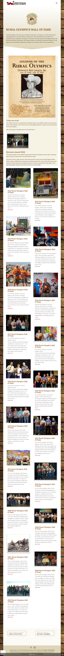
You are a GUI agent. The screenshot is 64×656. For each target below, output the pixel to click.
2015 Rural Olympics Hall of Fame (17, 382)
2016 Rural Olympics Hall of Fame (45, 346)
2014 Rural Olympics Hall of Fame (45, 391)
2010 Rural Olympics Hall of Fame (45, 485)
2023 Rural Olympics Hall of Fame (18, 192)
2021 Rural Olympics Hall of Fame (17, 239)
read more (10, 209)
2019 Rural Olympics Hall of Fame (17, 290)
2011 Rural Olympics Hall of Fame (17, 470)
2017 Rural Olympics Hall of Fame (17, 335)
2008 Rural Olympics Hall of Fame (45, 528)
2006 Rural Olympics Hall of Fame (45, 571)
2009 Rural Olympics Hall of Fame (18, 511)
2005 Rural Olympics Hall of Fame (18, 601)
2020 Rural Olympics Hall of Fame (45, 250)
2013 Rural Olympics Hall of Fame (17, 427)
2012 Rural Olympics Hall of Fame (45, 439)
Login (45, 650)
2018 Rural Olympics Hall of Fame (45, 301)
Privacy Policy (50, 650)
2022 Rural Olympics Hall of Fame (45, 202)
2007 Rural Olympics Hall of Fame (18, 558)
